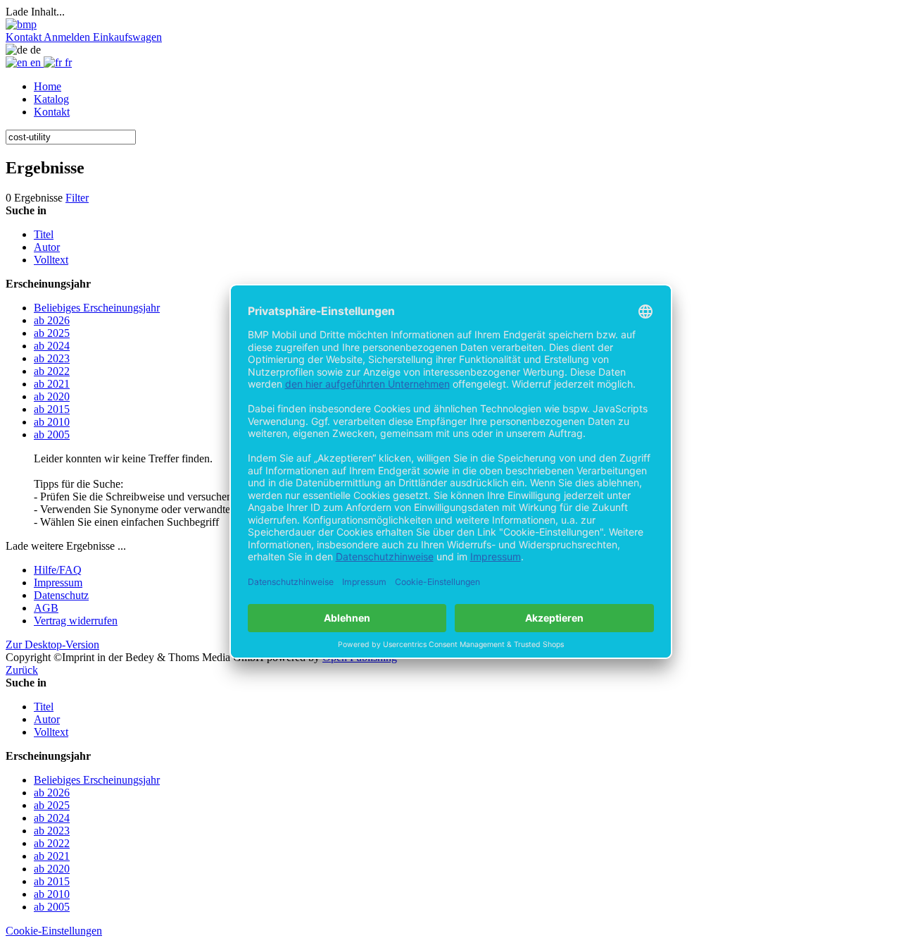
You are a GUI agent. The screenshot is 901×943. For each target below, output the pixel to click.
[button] (25, 37)
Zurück (22, 670)
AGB (46, 608)
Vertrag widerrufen (76, 621)
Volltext (51, 260)
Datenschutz (61, 595)
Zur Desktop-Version (52, 645)
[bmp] (21, 24)
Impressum (58, 582)
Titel (43, 234)
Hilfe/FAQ (58, 570)
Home (47, 86)
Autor (47, 247)
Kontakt (52, 112)
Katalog (51, 99)
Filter (77, 198)
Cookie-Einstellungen (54, 931)
